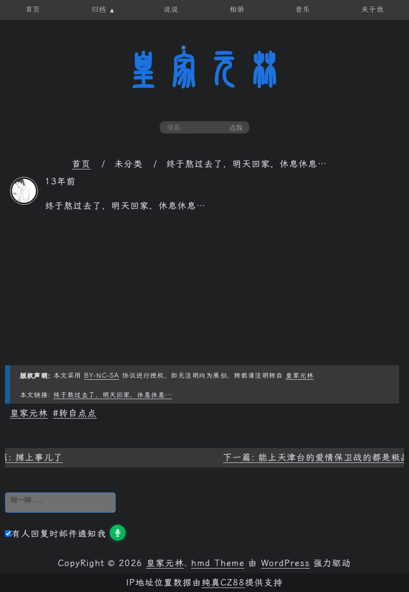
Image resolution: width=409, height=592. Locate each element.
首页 (81, 164)
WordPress (285, 563)
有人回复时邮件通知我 (58, 534)
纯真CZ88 (223, 583)
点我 (235, 128)
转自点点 (78, 413)
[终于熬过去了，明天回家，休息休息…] (24, 202)
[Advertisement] (204, 295)
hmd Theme (217, 563)
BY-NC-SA (101, 375)
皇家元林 (204, 69)
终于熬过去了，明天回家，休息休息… (112, 395)
